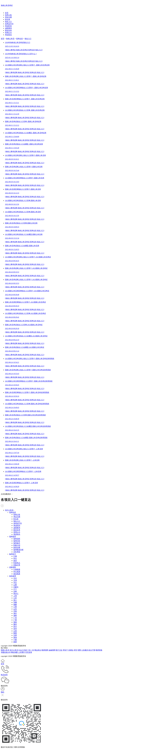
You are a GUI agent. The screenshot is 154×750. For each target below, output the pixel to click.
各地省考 (12, 576)
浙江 (15, 600)
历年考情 (16, 552)
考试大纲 (8, 17)
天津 (15, 580)
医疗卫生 (59, 650)
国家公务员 (5, 650)
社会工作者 (22, 650)
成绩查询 (8, 28)
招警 (79, 650)
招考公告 (8, 15)
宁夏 (15, 640)
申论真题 (16, 572)
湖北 (15, 613)
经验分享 (16, 565)
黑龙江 (15, 593)
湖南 (15, 615)
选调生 (70, 650)
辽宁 (15, 589)
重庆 (15, 624)
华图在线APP (6, 652)
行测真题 (16, 569)
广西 (15, 620)
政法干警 (91, 650)
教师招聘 (44, 650)
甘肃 (15, 635)
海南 (15, 622)
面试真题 (16, 574)
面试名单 (8, 30)
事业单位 (37, 650)
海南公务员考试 (7, 5)
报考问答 (16, 541)
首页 (6, 13)
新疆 (15, 642)
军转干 (65, 650)
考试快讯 (8, 35)
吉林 (15, 591)
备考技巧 (12, 554)
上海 (15, 596)
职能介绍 (16, 545)
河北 (15, 582)
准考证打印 (9, 24)
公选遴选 (84, 650)
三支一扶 (30, 650)
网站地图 (14, 652)
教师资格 (99, 650)
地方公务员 (9, 510)
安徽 (15, 602)
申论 (15, 558)
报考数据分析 (18, 550)
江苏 (15, 598)
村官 (75, 650)
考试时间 (8, 26)
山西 (15, 585)
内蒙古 (15, 587)
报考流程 (16, 539)
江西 (15, 607)
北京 (15, 578)
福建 (15, 604)
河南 (15, 611)
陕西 (15, 633)
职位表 (7, 19)
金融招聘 (52, 650)
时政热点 (16, 563)
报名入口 (8, 21)
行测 (15, 556)
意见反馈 (28, 652)
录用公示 (8, 32)
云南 (15, 631)
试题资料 (12, 567)
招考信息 (19, 39)
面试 (15, 561)
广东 (15, 618)
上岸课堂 (21, 652)
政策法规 (16, 547)
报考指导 (12, 536)
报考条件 (16, 543)
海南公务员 (10, 39)
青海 (15, 637)
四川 (15, 626)
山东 (15, 609)
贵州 (15, 629)
